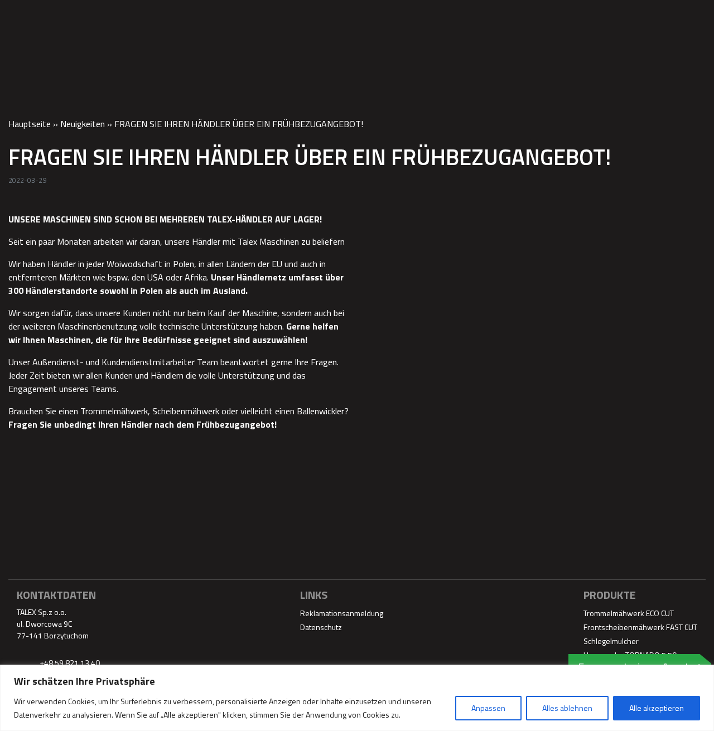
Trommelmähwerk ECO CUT (628, 613)
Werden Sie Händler (457, 15)
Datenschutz (321, 627)
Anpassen (488, 708)
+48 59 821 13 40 (69, 663)
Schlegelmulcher (611, 641)
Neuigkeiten (82, 123)
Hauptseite (29, 123)
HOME (260, 15)
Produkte (308, 15)
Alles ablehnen (567, 708)
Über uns (536, 15)
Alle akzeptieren (656, 708)
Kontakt (672, 15)
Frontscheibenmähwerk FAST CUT (640, 627)
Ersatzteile (371, 15)
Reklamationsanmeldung (341, 613)
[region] (357, 698)
